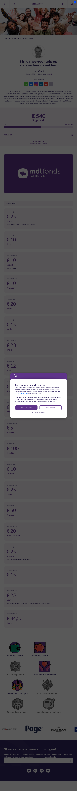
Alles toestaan (26, 407)
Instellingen (50, 407)
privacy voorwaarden (21, 393)
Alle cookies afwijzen (38, 412)
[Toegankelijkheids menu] (75, 2)
